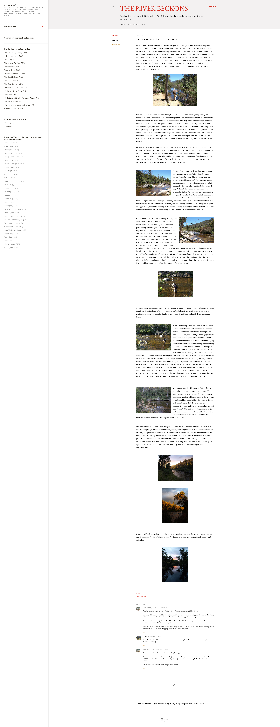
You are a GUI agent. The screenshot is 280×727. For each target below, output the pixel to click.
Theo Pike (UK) (10, 94)
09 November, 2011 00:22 (161, 649)
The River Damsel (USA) (13, 84)
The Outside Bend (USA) (13, 77)
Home (122, 25)
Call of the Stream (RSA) (13, 56)
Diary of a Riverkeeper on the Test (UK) (19, 105)
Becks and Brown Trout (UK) (15, 91)
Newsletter (139, 25)
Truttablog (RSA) (10, 60)
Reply (145, 632)
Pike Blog (8, 126)
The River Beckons (154, 8)
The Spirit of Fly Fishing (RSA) (15, 53)
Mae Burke (166, 721)
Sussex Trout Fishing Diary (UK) (16, 88)
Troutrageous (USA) (11, 67)
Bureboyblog (9, 123)
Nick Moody (147, 608)
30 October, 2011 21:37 (155, 636)
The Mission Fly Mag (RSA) (14, 63)
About (129, 25)
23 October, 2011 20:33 (160, 608)
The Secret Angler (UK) (13, 101)
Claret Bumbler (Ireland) (13, 108)
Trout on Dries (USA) (12, 70)
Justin (145, 637)
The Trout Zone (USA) (12, 81)
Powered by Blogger (166, 719)
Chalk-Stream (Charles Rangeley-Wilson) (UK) (21, 98)
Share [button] (115, 35)
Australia (116, 45)
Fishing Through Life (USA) (14, 74)
